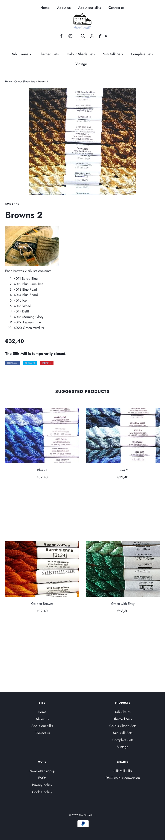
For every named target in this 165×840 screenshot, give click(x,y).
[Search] (83, 36)
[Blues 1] (42, 435)
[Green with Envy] (123, 569)
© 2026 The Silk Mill (81, 815)
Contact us (116, 8)
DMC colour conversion (122, 777)
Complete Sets (142, 54)
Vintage (122, 746)
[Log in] (92, 36)
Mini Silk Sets (113, 54)
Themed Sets (49, 54)
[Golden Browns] (42, 569)
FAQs (42, 777)
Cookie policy (42, 791)
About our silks (89, 8)
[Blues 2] (123, 435)
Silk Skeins (122, 711)
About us (64, 8)
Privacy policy (42, 784)
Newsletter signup (42, 771)
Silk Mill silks (122, 771)
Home (45, 8)
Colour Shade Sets (81, 54)
